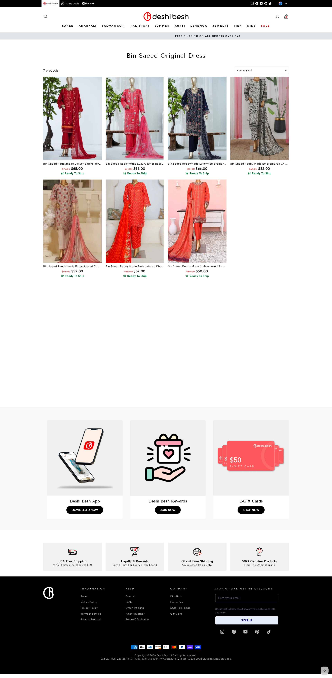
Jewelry (221, 25)
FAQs (129, 602)
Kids (251, 25)
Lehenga (198, 25)
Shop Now (251, 510)
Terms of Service (91, 613)
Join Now (168, 510)
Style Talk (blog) (180, 607)
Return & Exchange (137, 619)
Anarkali (88, 25)
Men (238, 25)
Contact (131, 596)
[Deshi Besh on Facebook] (234, 632)
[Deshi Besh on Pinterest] (257, 632)
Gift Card (176, 613)
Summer (162, 25)
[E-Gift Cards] (251, 458)
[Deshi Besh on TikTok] (269, 632)
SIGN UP (246, 620)
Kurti (180, 25)
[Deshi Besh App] (85, 458)
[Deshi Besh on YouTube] (245, 632)
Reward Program (91, 619)
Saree (67, 25)
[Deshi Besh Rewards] (168, 458)
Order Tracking (135, 607)
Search (85, 596)
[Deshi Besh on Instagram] (222, 632)
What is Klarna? (135, 613)
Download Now (85, 510)
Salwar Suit (113, 25)
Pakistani (140, 25)
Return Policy (89, 602)
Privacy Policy (89, 607)
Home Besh (177, 602)
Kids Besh (176, 596)
